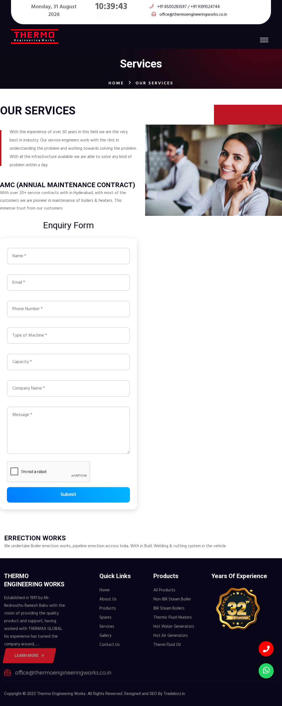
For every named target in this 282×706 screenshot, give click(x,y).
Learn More (27, 655)
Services (106, 626)
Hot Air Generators (170, 635)
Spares (105, 617)
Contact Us (109, 644)
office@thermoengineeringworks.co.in (193, 14)
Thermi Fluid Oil (167, 644)
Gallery (105, 635)
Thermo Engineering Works (61, 693)
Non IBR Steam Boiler (172, 599)
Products (107, 608)
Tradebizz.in (174, 693)
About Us (108, 599)
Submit (68, 495)
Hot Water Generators (173, 626)
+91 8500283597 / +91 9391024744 (188, 7)
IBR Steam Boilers (169, 608)
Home (116, 83)
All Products (164, 590)
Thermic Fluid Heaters (172, 617)
